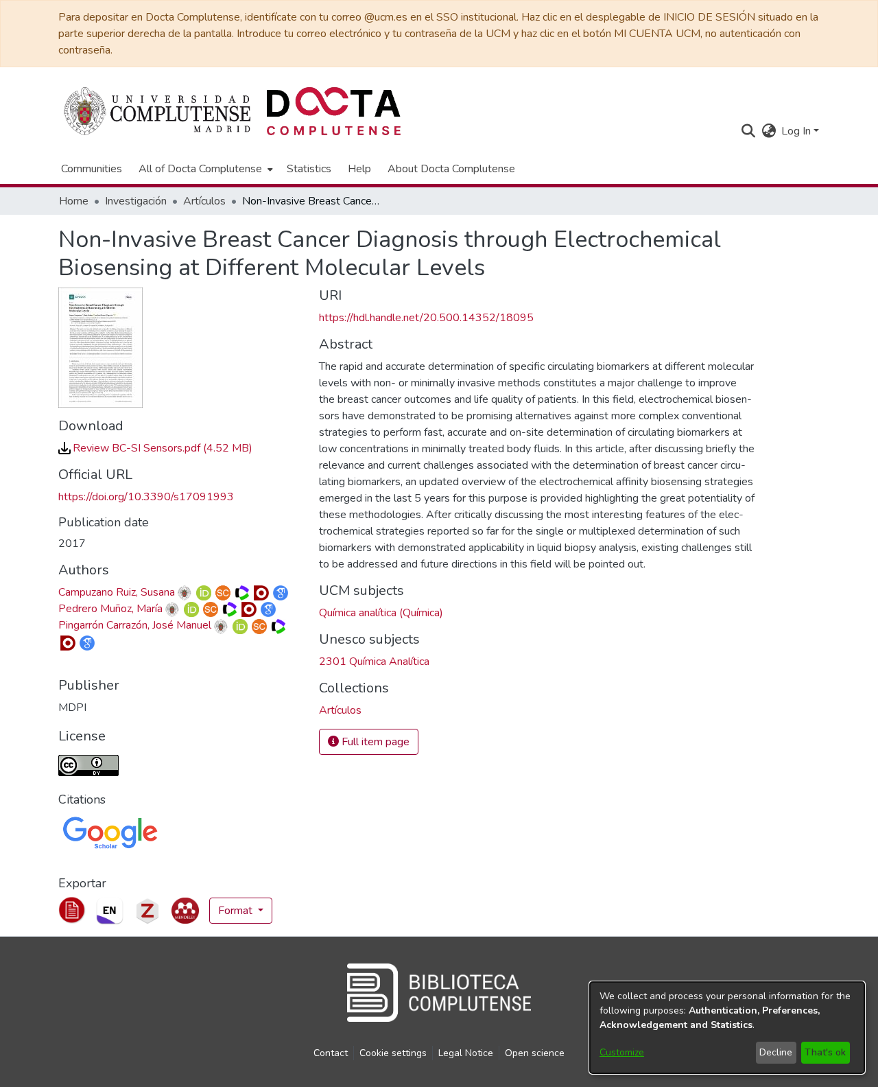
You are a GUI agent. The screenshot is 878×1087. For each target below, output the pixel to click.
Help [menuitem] (359, 168)
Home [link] (73, 201)
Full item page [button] (374, 741)
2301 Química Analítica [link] (374, 661)
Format (236, 910)
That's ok (825, 1052)
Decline (775, 1052)
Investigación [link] (136, 201)
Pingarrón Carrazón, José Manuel (134, 625)
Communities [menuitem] (91, 168)
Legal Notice (465, 1053)
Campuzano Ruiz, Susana (116, 592)
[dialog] (727, 1027)
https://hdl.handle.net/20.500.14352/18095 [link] (426, 317)
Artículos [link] (204, 201)
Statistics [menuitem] (309, 168)
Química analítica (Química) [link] (381, 612)
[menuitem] (204, 169)
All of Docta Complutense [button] (200, 168)
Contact (330, 1053)
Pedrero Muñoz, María (110, 608)
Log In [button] (797, 131)
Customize (622, 1052)
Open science (535, 1053)
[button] (748, 131)
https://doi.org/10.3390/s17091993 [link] (146, 496)
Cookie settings (393, 1053)
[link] (155, 448)
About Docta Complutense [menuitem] (451, 168)
